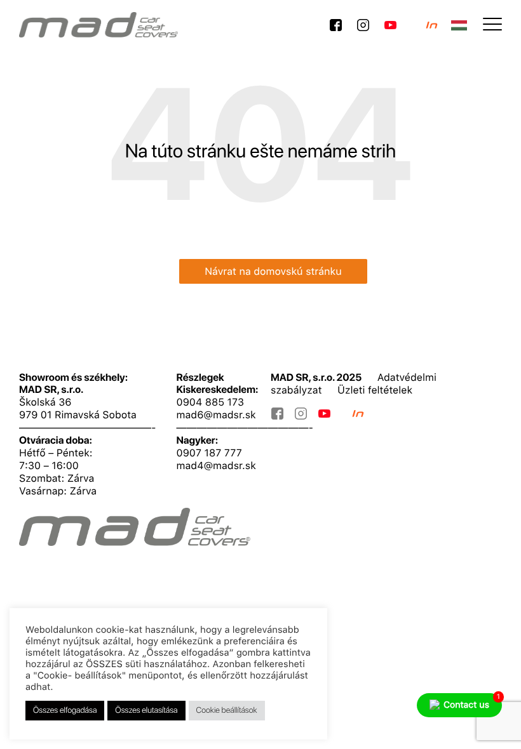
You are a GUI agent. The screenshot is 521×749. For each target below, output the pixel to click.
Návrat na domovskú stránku (273, 271)
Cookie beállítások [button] (226, 710)
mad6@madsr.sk (216, 415)
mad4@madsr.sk (216, 466)
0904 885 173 (210, 402)
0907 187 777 (209, 453)
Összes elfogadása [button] (65, 710)
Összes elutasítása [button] (146, 710)
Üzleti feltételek (374, 390)
